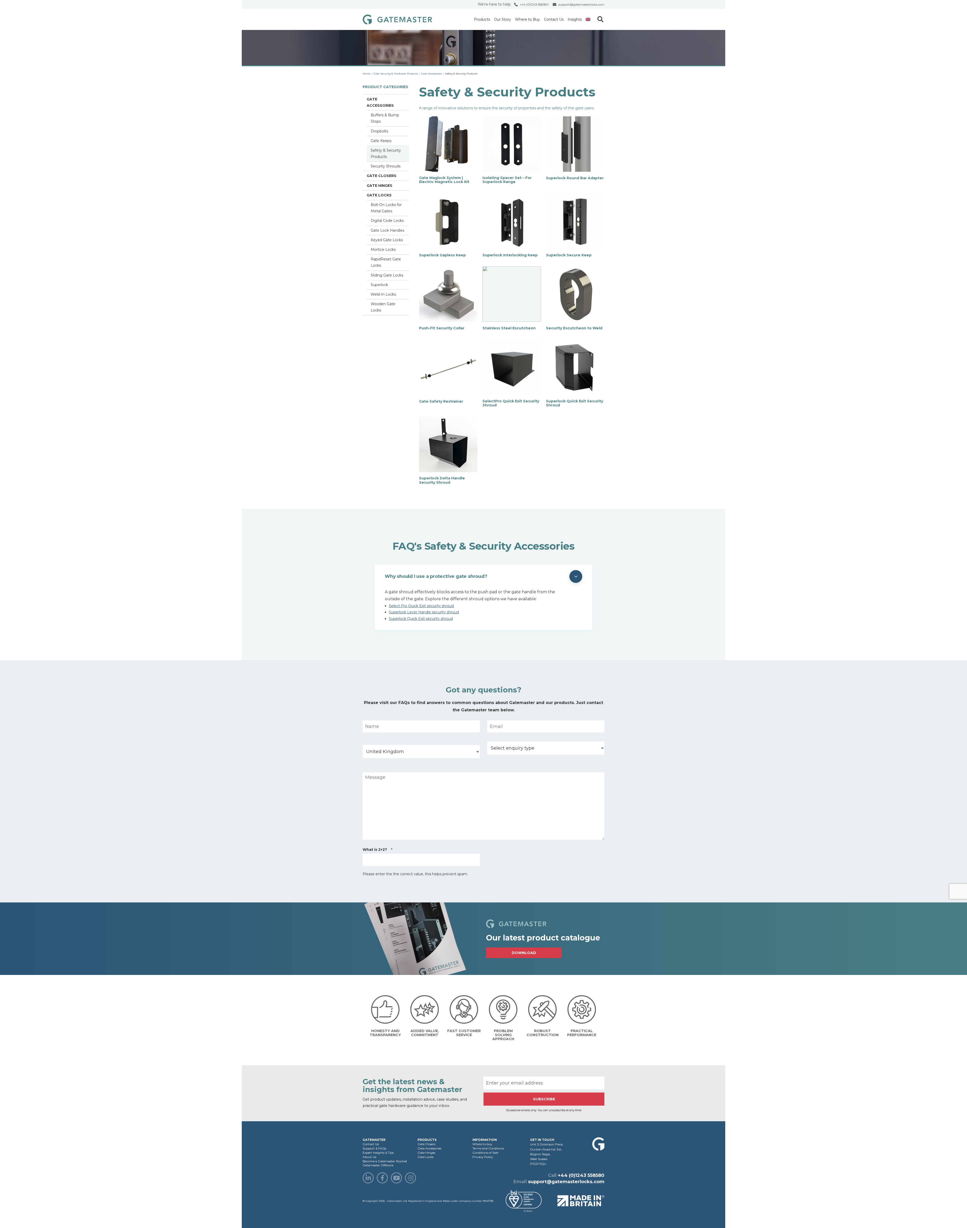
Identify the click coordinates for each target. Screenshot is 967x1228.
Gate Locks (379, 195)
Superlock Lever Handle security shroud (424, 612)
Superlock (379, 285)
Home (366, 73)
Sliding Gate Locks (387, 275)
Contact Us (554, 19)
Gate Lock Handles (387, 230)
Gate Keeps (381, 140)
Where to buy (482, 1144)
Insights (575, 19)
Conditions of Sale (485, 1152)
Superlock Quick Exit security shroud (421, 618)
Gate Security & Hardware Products (396, 73)
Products (482, 19)
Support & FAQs (374, 1148)
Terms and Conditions (488, 1148)
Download (524, 953)
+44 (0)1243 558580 (534, 4)
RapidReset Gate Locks (386, 262)
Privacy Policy (482, 1157)
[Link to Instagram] (410, 1177)
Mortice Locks (383, 249)
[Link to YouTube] (396, 1177)
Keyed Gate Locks (387, 240)
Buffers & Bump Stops (385, 118)
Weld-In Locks (383, 294)
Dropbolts (379, 131)
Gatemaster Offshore (378, 1165)
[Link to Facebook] (382, 1177)
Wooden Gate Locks (383, 307)
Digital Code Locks (387, 220)
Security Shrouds (385, 166)
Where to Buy (527, 19)
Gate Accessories (431, 73)
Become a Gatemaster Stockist (385, 1161)
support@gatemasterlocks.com (581, 4)
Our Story (502, 19)
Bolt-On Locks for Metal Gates (386, 207)
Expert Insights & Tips (378, 1152)
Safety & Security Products (386, 153)
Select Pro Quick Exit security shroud (421, 606)
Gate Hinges (379, 185)
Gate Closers (381, 175)
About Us (369, 1157)
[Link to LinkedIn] (368, 1177)
